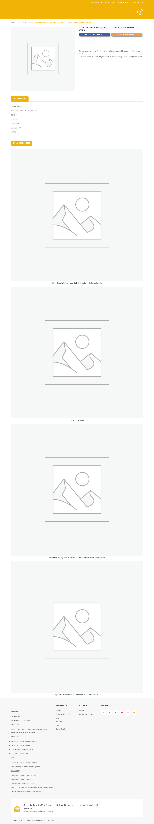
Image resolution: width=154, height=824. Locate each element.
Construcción (101, 51)
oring (131, 57)
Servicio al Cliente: (17, 762)
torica (139, 57)
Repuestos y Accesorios (131, 51)
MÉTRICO (115, 57)
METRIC (108, 57)
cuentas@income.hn (35, 767)
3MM (84, 57)
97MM (89, 57)
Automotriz (91, 51)
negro (121, 57)
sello (135, 57)
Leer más (77, 282)
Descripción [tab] (19, 99)
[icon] (140, 11)
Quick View (77, 277)
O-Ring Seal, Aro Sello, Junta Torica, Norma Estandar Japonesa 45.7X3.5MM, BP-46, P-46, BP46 (141, 28)
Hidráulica (110, 51)
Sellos (31, 23)
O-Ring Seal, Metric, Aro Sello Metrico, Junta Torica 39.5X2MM (137, 28)
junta (103, 57)
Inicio (13, 23)
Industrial (22, 23)
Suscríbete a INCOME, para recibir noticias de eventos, (48, 806)
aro (99, 57)
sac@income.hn (122, 2)
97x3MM (95, 57)
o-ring (126, 57)
